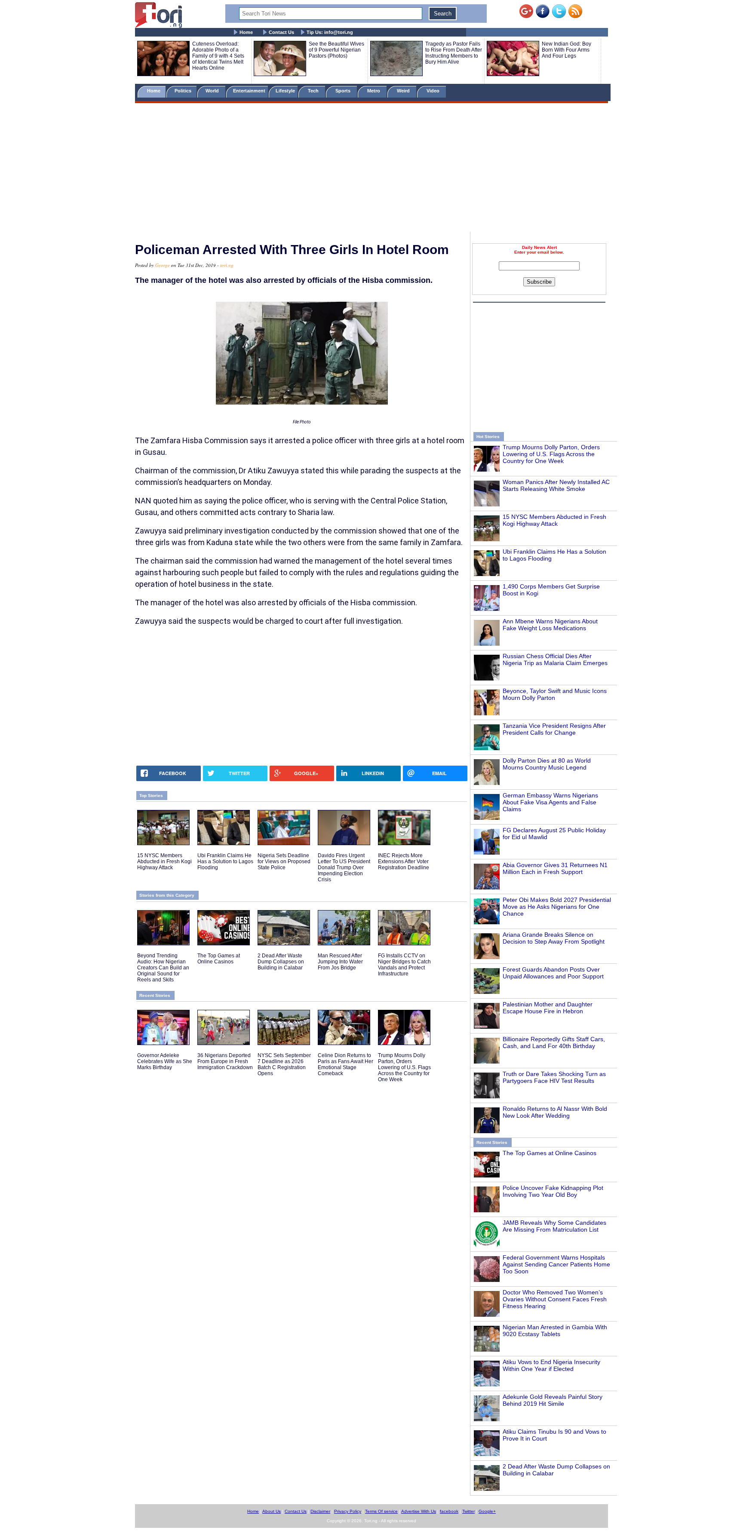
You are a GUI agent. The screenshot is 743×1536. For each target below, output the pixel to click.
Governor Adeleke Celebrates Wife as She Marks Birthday (164, 1061)
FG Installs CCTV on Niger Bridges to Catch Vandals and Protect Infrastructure (404, 965)
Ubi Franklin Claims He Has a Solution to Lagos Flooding (225, 861)
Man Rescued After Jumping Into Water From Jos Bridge (340, 962)
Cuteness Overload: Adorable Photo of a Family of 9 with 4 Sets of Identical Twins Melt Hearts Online (218, 56)
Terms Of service (381, 1511)
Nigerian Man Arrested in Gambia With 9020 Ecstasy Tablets (555, 1330)
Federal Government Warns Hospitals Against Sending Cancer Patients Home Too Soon (556, 1264)
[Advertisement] (371, 169)
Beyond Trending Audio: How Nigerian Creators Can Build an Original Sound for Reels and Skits (163, 968)
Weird (404, 90)
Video (433, 90)
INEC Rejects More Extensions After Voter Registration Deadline (403, 861)
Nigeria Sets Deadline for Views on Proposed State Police (284, 861)
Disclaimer (320, 1511)
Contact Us (281, 32)
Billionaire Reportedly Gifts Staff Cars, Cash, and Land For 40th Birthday (554, 1042)
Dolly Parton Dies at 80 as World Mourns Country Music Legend (547, 764)
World (213, 90)
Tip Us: (330, 32)
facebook (449, 1511)
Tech (314, 90)
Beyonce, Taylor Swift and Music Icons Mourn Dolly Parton (555, 694)
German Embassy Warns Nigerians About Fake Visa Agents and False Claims (550, 802)
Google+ (487, 1511)
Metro (374, 90)
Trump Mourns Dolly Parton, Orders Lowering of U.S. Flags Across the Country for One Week (551, 454)
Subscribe (539, 282)
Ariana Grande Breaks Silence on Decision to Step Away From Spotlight (554, 938)
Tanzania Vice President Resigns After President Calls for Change (554, 729)
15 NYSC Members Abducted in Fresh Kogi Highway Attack (554, 520)
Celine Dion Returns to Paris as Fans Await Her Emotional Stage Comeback (345, 1064)
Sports (343, 90)
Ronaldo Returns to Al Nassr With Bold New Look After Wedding (555, 1112)
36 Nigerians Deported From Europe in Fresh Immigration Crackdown (225, 1061)
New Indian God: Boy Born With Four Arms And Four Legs (566, 50)
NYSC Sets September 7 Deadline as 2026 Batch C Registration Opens (284, 1064)
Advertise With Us (418, 1511)
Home (246, 32)
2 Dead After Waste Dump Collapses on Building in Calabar (281, 962)
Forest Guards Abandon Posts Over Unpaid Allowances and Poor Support (553, 973)
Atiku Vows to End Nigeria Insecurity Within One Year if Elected (551, 1365)
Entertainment (249, 90)
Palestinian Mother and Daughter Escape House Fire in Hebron (548, 1008)
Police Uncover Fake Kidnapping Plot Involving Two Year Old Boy (553, 1191)
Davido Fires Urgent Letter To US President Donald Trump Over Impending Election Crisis (344, 867)
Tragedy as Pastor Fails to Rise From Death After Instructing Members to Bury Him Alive (453, 53)
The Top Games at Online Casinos (549, 1153)
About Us (271, 1511)
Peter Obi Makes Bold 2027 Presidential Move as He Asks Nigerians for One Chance (557, 906)
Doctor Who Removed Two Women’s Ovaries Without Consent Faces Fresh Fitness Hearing (555, 1299)
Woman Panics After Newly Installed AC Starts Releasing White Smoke (556, 485)
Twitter (468, 1511)
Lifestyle (285, 90)
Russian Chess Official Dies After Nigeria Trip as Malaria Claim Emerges (555, 659)
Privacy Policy (347, 1511)
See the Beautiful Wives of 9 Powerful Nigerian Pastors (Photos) (336, 50)
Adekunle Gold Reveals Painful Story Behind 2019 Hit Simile (552, 1400)
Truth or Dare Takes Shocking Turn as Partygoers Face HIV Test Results (554, 1077)
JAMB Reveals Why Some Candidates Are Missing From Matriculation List (554, 1226)
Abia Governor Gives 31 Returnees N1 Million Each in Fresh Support (555, 868)
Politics (183, 90)
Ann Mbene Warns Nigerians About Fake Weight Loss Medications (550, 625)
